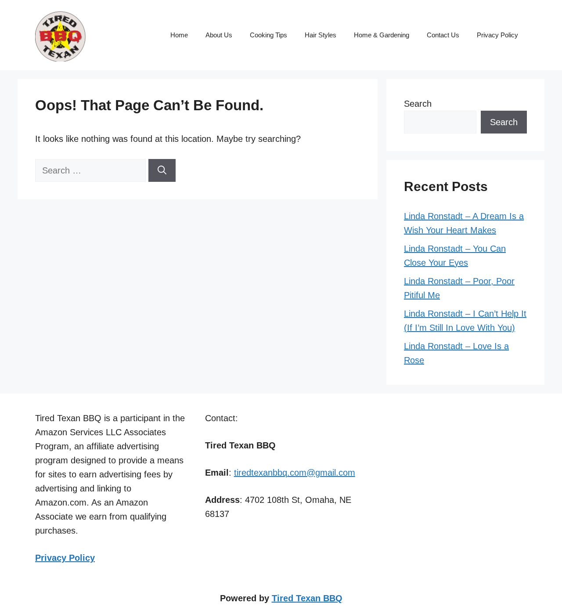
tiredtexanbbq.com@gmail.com (294, 472)
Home (179, 35)
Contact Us (443, 35)
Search (418, 103)
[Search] (162, 170)
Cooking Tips (268, 35)
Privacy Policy (497, 35)
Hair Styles (320, 35)
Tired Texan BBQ (307, 598)
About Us (218, 35)
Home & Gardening (381, 35)
